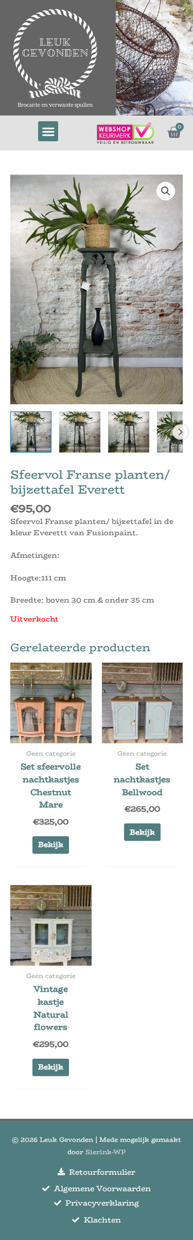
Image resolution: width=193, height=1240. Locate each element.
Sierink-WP (105, 1152)
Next (180, 432)
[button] (48, 131)
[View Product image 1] (30, 432)
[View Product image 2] (79, 432)
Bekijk (50, 844)
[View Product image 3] (128, 432)
